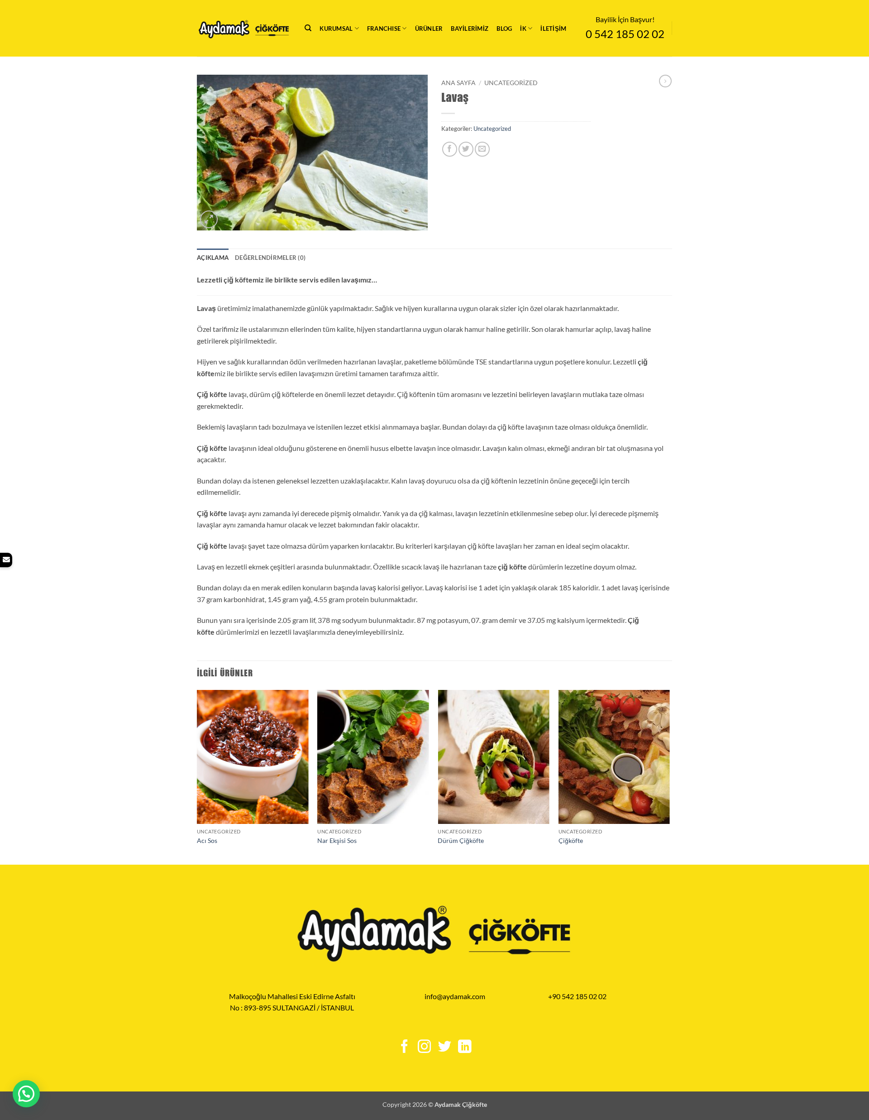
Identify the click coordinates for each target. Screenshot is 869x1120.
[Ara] (308, 28)
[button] (209, 219)
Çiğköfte (571, 840)
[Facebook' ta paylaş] (449, 149)
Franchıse (384, 28)
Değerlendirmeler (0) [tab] (270, 257)
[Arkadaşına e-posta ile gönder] (482, 149)
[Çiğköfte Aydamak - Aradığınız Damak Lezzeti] (244, 28)
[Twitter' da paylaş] (465, 149)
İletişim (553, 28)
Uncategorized (511, 82)
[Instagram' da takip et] (424, 1047)
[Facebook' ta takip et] (404, 1047)
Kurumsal (336, 28)
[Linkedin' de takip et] (464, 1047)
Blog (504, 28)
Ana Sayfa (458, 82)
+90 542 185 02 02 (577, 996)
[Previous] (197, 776)
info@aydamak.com (455, 996)
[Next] (669, 776)
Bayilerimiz (469, 28)
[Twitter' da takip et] (444, 1047)
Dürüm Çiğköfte (461, 840)
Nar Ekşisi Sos (337, 840)
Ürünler (429, 28)
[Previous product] (665, 81)
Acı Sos (207, 840)
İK (523, 28)
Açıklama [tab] (213, 257)
